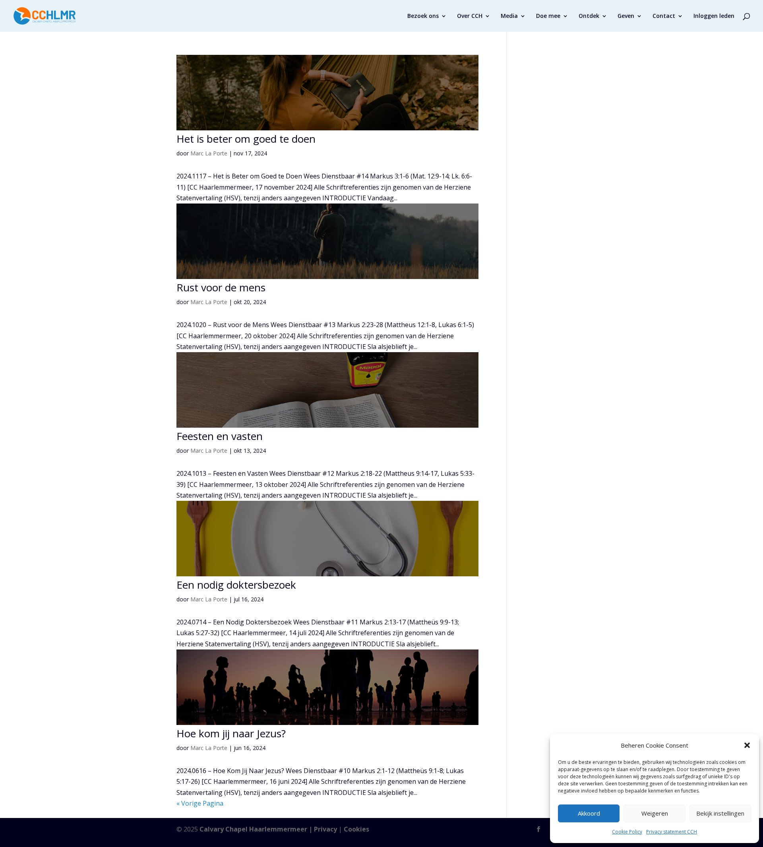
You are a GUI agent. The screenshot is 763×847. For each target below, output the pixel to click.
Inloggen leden (713, 16)
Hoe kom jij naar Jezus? (231, 733)
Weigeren (654, 813)
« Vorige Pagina (199, 803)
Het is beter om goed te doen (246, 139)
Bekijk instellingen (720, 813)
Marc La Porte (208, 153)
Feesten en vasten (219, 436)
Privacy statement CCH (671, 831)
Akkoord (589, 813)
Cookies (356, 829)
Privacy (325, 829)
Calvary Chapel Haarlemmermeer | (256, 829)
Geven (626, 16)
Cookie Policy (627, 831)
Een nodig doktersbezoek (236, 585)
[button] (747, 745)
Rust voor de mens (220, 287)
